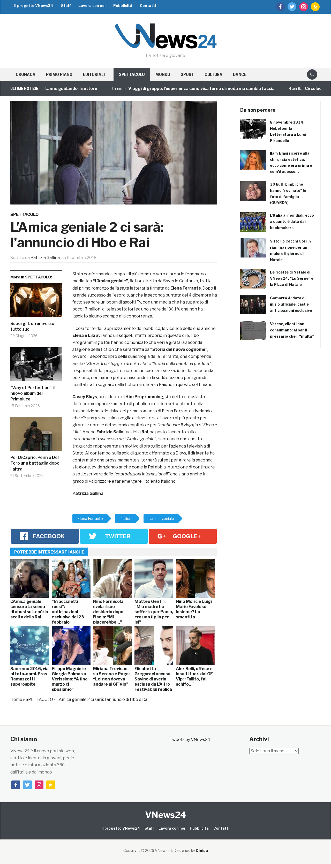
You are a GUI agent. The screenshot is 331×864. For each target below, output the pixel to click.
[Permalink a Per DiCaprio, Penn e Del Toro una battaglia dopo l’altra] (36, 436)
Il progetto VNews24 (33, 5)
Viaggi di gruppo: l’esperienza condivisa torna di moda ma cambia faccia (184, 88)
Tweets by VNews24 (190, 739)
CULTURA (213, 74)
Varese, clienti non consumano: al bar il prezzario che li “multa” (292, 330)
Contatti (148, 5)
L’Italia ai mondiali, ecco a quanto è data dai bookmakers (292, 221)
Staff (66, 5)
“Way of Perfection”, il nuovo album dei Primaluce (32, 393)
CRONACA (25, 74)
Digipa (202, 850)
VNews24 (165, 814)
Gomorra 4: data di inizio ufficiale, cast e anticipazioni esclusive (291, 304)
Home (16, 699)
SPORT (187, 74)
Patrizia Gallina (45, 257)
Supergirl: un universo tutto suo (32, 326)
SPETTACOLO (132, 74)
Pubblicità (122, 5)
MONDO (162, 74)
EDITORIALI (94, 74)
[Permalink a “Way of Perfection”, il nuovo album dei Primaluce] (36, 366)
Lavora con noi (92, 5)
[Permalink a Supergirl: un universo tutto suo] (36, 302)
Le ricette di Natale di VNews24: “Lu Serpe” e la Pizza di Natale (291, 278)
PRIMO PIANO (59, 74)
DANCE (239, 74)
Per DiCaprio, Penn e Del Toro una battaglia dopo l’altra (34, 463)
